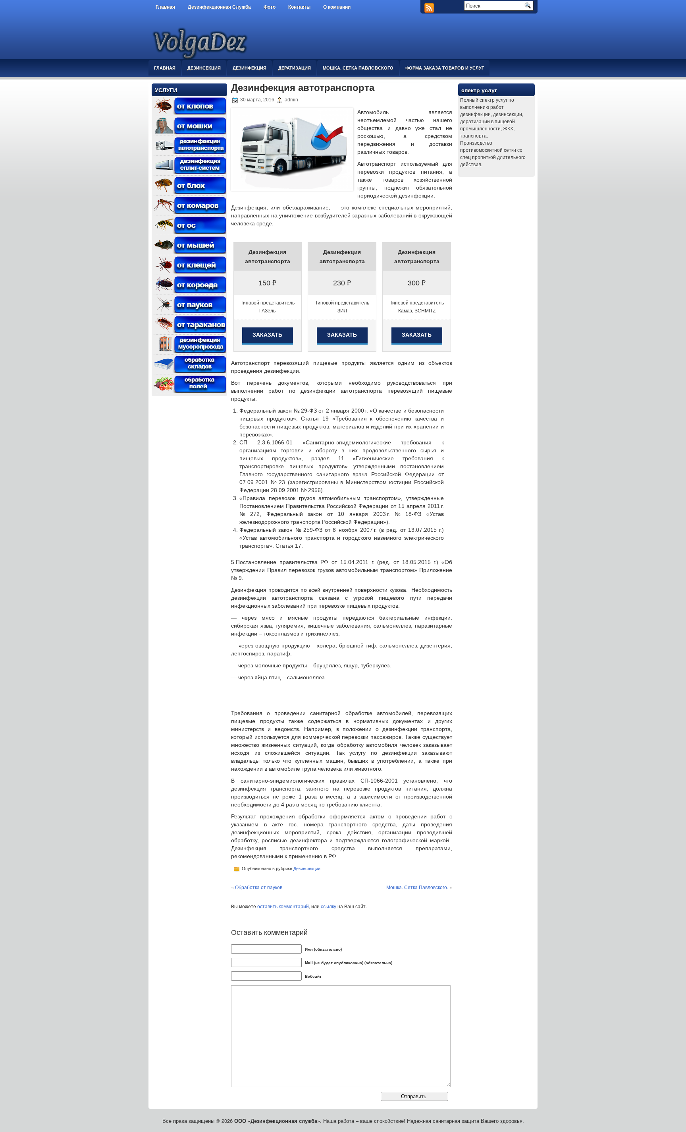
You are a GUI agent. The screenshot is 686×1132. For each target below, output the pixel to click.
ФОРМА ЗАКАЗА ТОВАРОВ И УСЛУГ (444, 68)
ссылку (328, 906)
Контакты (299, 7)
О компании (337, 7)
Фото (270, 7)
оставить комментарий (283, 906)
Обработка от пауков (258, 887)
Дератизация (294, 68)
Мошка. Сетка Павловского (358, 68)
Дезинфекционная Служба (219, 7)
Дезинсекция (204, 68)
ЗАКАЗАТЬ (267, 334)
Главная (165, 7)
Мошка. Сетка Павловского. (417, 887)
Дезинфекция (249, 68)
